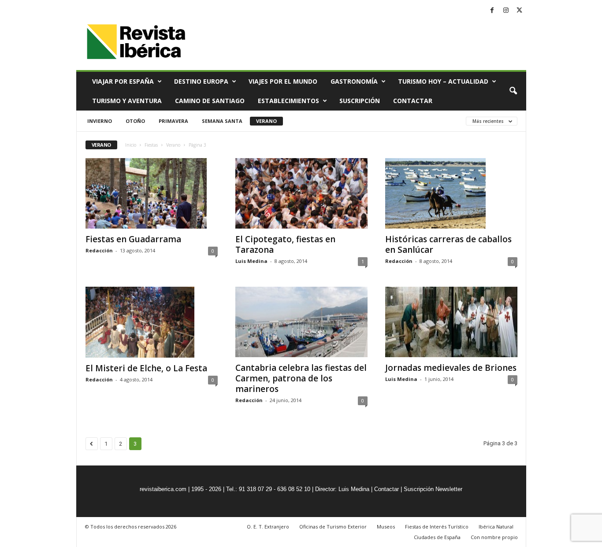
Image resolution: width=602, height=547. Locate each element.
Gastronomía (354, 81)
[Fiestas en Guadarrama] (151, 193)
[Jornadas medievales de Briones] (451, 322)
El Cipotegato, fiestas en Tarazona (285, 244)
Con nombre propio (494, 537)
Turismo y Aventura (127, 100)
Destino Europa (201, 81)
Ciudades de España (437, 537)
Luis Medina (251, 261)
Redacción (99, 250)
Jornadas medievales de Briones (451, 367)
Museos (386, 526)
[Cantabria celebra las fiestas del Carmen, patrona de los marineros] (301, 322)
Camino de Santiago (210, 100)
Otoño (135, 121)
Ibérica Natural (496, 526)
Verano (266, 121)
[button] (513, 91)
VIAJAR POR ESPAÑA (123, 81)
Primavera (173, 121)
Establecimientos (288, 100)
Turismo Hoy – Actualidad (443, 81)
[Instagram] (506, 10)
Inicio (130, 145)
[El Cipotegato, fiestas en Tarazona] (301, 193)
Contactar (412, 100)
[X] (519, 10)
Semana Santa (222, 121)
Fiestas (151, 145)
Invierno (99, 121)
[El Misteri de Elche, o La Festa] (151, 322)
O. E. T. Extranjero (268, 526)
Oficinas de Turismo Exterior (333, 526)
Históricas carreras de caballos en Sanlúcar (448, 244)
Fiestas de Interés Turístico (436, 526)
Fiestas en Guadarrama (133, 239)
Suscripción (359, 100)
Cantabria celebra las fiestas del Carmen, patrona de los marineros (301, 378)
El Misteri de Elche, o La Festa (146, 368)
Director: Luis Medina (342, 489)
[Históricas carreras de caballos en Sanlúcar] (451, 193)
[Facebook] (492, 10)
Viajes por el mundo (283, 81)
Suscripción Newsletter (433, 489)
